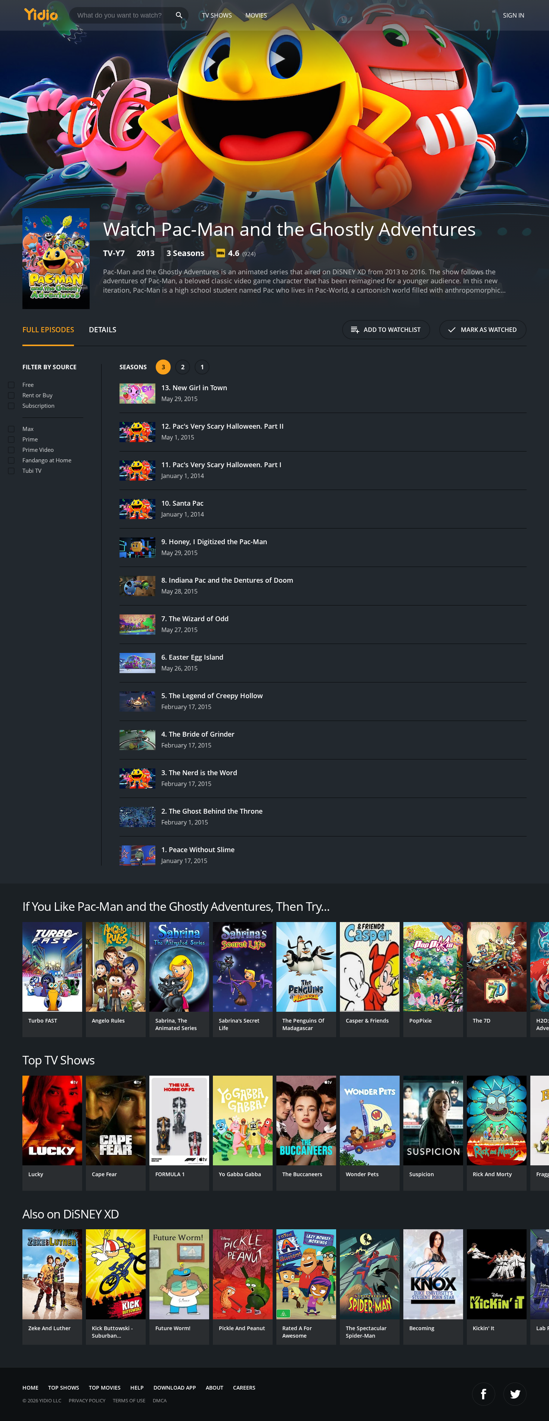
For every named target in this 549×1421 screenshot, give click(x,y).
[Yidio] (41, 16)
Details (102, 329)
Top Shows (63, 1387)
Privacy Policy (87, 1400)
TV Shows (217, 15)
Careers (244, 1387)
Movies (256, 15)
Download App (174, 1387)
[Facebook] (483, 1394)
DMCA (160, 1400)
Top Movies (105, 1387)
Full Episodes (48, 329)
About (214, 1387)
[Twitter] (515, 1394)
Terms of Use (129, 1400)
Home (30, 1387)
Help (137, 1387)
